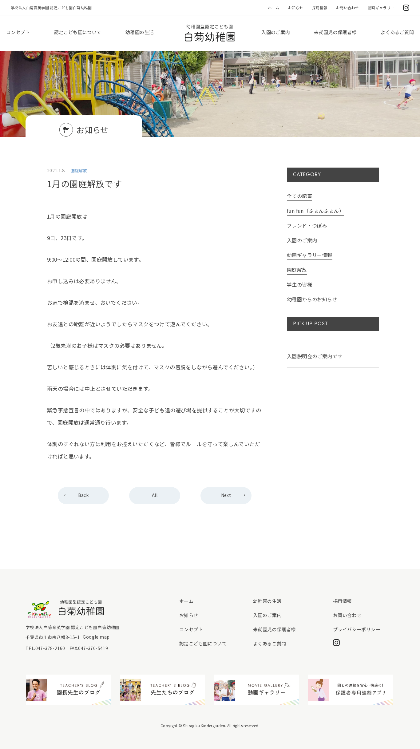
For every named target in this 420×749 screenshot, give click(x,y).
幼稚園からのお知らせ (312, 299)
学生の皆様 (299, 284)
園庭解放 (297, 269)
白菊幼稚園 (210, 33)
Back (83, 495)
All (154, 495)
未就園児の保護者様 (335, 32)
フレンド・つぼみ (307, 225)
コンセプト (18, 32)
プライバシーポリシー (356, 629)
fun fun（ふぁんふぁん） (315, 210)
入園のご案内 (275, 32)
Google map (96, 637)
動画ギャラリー (381, 7)
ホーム (273, 7)
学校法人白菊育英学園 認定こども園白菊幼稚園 (51, 7)
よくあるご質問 (397, 32)
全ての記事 (299, 196)
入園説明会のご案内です (314, 356)
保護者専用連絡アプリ (351, 690)
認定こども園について (77, 32)
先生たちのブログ (163, 690)
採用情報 (319, 7)
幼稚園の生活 (139, 32)
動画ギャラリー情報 (309, 255)
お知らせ (295, 7)
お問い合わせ (347, 7)
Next (226, 495)
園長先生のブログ (69, 690)
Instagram (406, 7)
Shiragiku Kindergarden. (204, 725)
